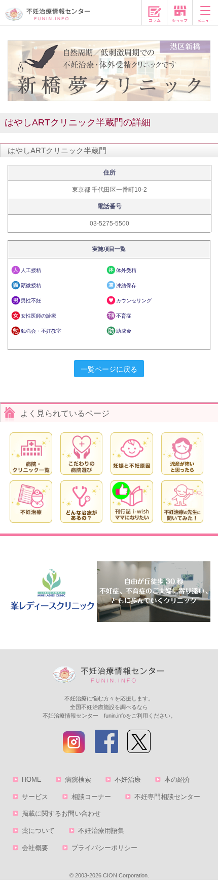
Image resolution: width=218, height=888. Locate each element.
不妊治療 (128, 779)
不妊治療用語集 (101, 830)
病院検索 (78, 779)
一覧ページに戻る (109, 369)
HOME (32, 779)
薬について (38, 830)
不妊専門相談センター (167, 797)
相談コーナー (91, 797)
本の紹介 (177, 779)
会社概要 (35, 848)
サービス (35, 797)
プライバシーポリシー (104, 848)
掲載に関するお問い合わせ (61, 813)
